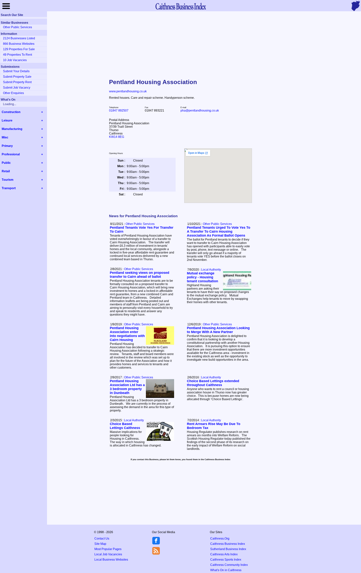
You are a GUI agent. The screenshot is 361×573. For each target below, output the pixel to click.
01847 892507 (118, 110)
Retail (6, 171)
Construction (11, 112)
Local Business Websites (111, 559)
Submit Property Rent (17, 82)
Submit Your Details (16, 71)
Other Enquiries (13, 93)
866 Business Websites (18, 43)
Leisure (7, 120)
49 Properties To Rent (17, 54)
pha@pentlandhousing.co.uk (199, 110)
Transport (9, 188)
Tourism (7, 179)
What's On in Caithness (225, 570)
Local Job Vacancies (108, 554)
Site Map (100, 543)
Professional (11, 154)
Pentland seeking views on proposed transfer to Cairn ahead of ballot (139, 275)
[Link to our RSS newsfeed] (156, 550)
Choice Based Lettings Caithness (125, 426)
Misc (5, 137)
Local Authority (211, 269)
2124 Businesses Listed (19, 38)
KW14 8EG (116, 136)
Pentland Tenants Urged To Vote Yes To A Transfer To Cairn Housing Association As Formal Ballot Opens (218, 231)
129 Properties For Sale (19, 49)
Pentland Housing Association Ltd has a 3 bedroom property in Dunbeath (127, 387)
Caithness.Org (219, 538)
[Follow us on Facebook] (156, 543)
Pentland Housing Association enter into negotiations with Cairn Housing (127, 334)
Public (6, 162)
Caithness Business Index (227, 543)
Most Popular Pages (107, 549)
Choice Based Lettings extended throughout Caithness (213, 383)
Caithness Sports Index (225, 559)
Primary (7, 145)
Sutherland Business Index (228, 549)
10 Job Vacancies (15, 60)
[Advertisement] (180, 42)
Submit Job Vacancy (16, 87)
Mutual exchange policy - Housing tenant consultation (202, 277)
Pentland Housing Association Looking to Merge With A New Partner (218, 330)
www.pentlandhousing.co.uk (128, 91)
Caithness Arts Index (224, 554)
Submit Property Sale (17, 76)
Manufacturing (12, 129)
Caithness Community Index (229, 564)
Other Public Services (140, 223)
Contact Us (101, 538)
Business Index (180, 6)
